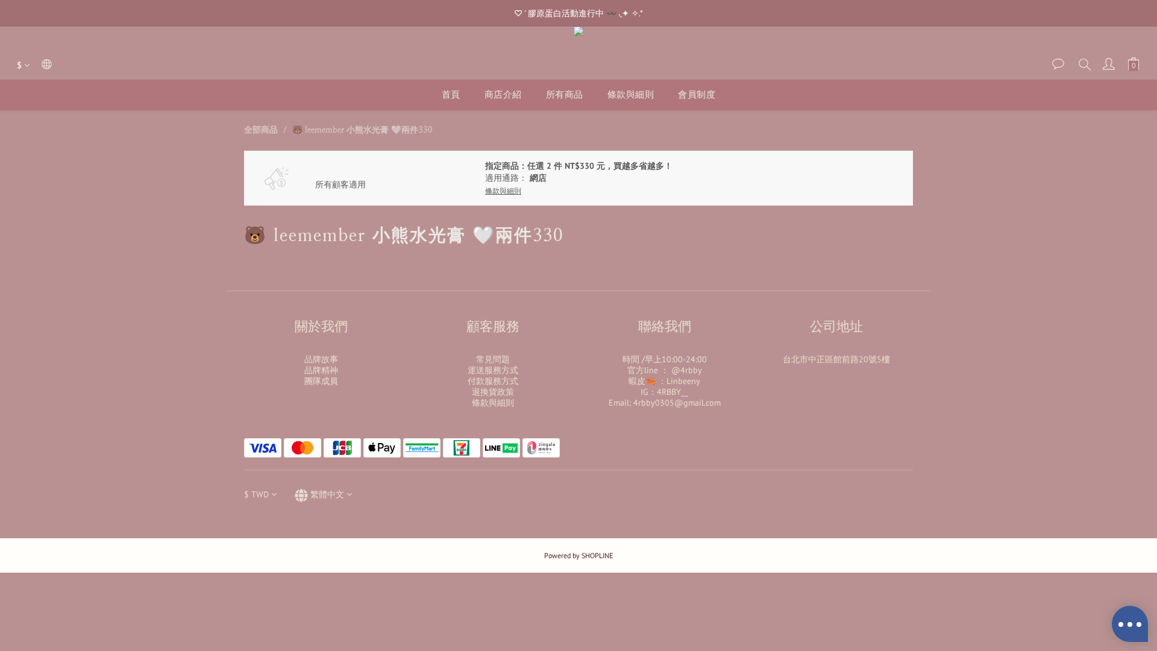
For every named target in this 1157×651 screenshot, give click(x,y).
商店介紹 (503, 94)
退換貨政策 (493, 391)
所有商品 (564, 94)
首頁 (451, 94)
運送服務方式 (493, 370)
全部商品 (261, 129)
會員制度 (696, 94)
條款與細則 (630, 94)
